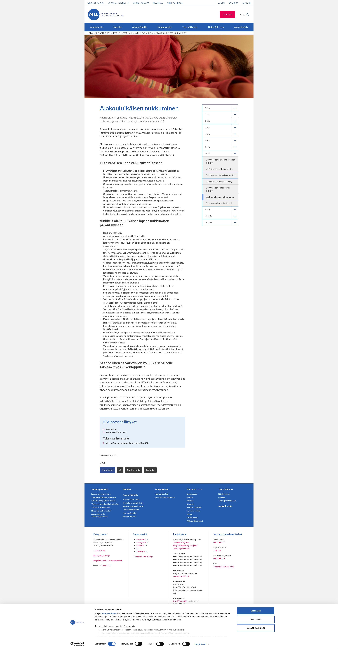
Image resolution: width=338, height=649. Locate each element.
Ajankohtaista (225, 506)
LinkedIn (140, 545)
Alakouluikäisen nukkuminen (171, 33)
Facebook (107, 469)
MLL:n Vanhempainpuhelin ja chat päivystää (127, 443)
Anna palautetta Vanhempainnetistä (99, 515)
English (247, 3)
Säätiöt (190, 514)
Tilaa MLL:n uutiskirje (143, 556)
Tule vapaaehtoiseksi (227, 500)
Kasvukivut (111, 429)
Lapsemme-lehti (193, 511)
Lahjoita (227, 14)
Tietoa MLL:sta (194, 489)
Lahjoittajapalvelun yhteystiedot (107, 560)
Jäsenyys (190, 504)
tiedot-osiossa (178, 636)
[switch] (138, 644)
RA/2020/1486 (180, 601)
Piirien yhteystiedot (195, 521)
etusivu (93, 33)
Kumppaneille (161, 489)
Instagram (141, 542)
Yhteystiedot (175, 3)
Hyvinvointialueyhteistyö (165, 497)
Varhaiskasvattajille (131, 499)
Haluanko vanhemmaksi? (101, 511)
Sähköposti (133, 469)
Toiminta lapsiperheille (100, 507)
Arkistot (190, 500)
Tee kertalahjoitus (181, 542)
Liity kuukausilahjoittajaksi (185, 545)
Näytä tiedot (200, 644)
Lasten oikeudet (130, 513)
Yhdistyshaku (141, 3)
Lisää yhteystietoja (101, 555)
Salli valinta (255, 619)
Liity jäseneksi (224, 494)
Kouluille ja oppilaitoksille (133, 503)
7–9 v (150, 33)
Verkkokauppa (95, 3)
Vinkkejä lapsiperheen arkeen (103, 500)
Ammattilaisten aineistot (133, 506)
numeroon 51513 (181, 576)
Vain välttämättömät (256, 628)
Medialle (158, 3)
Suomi (221, 3)
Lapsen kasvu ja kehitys (133, 33)
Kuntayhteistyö (161, 494)
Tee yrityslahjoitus (181, 548)
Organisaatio (192, 494)
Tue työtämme (225, 489)
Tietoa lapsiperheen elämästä (103, 497)
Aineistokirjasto (129, 516)
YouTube (140, 551)
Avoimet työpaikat (194, 507)
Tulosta (150, 469)
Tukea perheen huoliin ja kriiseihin (105, 504)
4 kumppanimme (108, 613)
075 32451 (100, 550)
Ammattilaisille (130, 495)
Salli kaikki (256, 611)
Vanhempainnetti (109, 33)
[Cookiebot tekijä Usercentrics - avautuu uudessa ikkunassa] (77, 644)
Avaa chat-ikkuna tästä (223, 566)
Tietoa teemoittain (131, 509)
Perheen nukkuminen (116, 432)
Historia (190, 497)
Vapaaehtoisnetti (118, 3)
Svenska (233, 3)
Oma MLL (106, 565)
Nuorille (127, 489)
